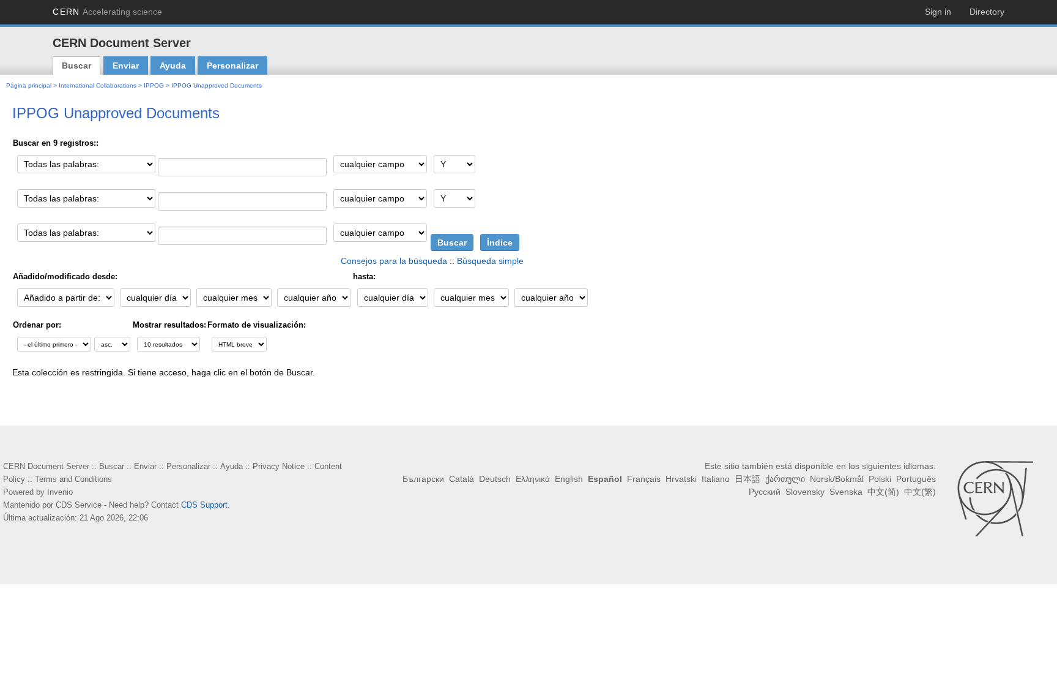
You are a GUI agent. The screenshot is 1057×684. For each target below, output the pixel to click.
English (541, 478)
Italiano (684, 478)
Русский (920, 478)
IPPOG (141, 85)
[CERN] (994, 498)
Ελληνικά (505, 478)
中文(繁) (920, 491)
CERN (103, 11)
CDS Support (188, 505)
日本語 (716, 478)
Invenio (57, 492)
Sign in (938, 11)
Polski (847, 478)
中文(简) (885, 491)
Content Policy (301, 466)
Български (400, 478)
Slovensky (811, 491)
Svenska (850, 491)
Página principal (27, 85)
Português (881, 478)
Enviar (126, 65)
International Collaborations (90, 85)
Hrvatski (649, 478)
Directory (987, 11)
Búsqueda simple (492, 260)
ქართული (754, 478)
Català (436, 478)
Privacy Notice (246, 466)
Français (614, 478)
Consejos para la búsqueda (400, 260)
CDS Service (73, 505)
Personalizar (232, 65)
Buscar (76, 65)
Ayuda (173, 65)
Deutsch (468, 478)
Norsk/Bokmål (805, 478)
